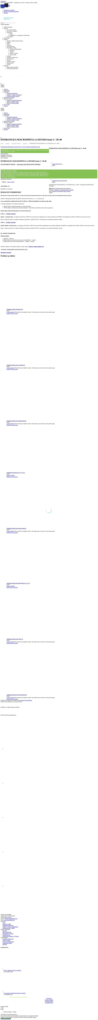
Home (2, 143)
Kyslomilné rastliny (16, 143)
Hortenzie (25, 143)
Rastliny (7, 143)
